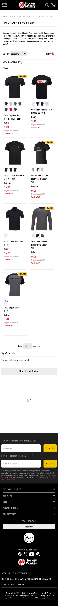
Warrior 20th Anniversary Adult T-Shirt (14, 177)
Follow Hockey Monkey (29, 549)
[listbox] (14, 107)
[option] (6, 103)
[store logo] (27, 5)
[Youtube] (31, 554)
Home (5, 16)
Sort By (6, 53)
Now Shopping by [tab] (12, 62)
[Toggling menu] (4, 5)
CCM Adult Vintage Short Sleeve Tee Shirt (41, 111)
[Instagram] (38, 554)
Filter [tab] (48, 53)
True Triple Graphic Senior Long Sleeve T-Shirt (40, 245)
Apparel (13, 16)
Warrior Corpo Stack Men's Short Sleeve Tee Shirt (41, 179)
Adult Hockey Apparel (27, 16)
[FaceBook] (20, 554)
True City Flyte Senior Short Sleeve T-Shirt (13, 117)
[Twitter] (25, 554)
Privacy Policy (11, 480)
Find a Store (29, 526)
